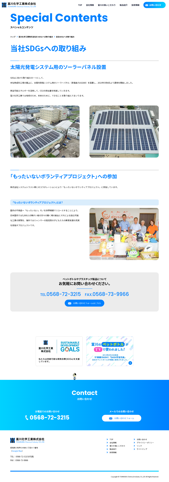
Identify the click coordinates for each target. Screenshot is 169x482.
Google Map (17, 451)
